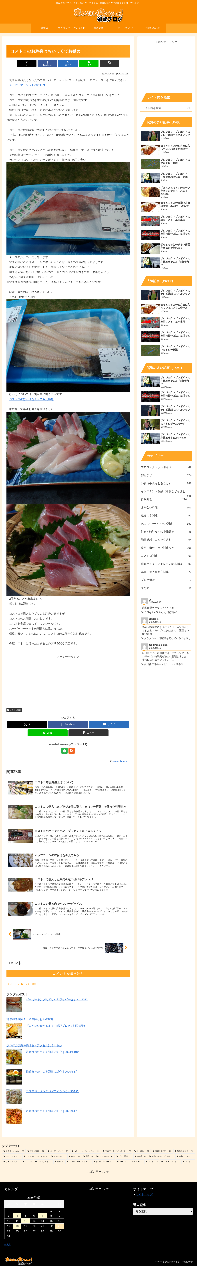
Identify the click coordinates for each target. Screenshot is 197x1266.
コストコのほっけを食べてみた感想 (31, 399)
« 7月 (7, 1244)
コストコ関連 (15, 710)
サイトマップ (144, 1194)
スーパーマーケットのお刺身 (27, 85)
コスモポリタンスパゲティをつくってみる (52, 1091)
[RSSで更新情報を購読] (71, 751)
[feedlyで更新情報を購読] (64, 751)
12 (25, 1220)
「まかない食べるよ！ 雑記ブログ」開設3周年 (56, 1025)
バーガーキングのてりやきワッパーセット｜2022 (57, 999)
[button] (109, 63)
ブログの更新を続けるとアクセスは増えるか (34, 1045)
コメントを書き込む (68, 973)
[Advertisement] (68, 680)
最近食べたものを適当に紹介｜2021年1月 (52, 1111)
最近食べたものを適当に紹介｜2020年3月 (52, 1071)
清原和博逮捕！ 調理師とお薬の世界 (30, 1019)
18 (17, 1226)
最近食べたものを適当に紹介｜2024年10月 (53, 1051)
